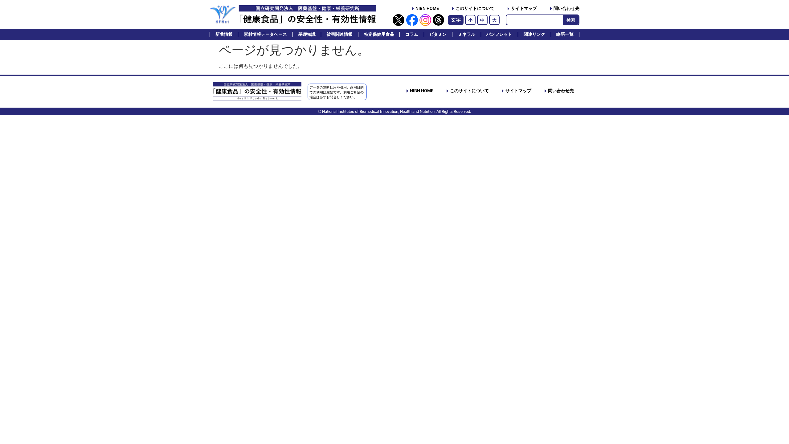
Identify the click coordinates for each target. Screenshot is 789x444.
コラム (411, 34)
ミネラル (466, 34)
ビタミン (438, 34)
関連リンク (534, 34)
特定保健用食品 (379, 34)
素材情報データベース (265, 34)
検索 (570, 20)
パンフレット (499, 34)
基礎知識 (307, 34)
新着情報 (224, 34)
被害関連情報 (340, 34)
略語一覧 (565, 34)
